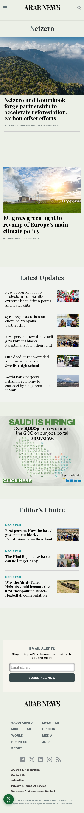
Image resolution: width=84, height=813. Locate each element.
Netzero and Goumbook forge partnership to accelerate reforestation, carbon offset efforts (35, 109)
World (17, 735)
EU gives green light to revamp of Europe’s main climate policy (35, 224)
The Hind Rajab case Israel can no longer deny (28, 558)
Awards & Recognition (25, 769)
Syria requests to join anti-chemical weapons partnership (27, 321)
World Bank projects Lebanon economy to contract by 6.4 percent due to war (28, 383)
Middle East (13, 525)
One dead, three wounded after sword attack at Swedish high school (27, 361)
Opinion (48, 729)
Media (47, 735)
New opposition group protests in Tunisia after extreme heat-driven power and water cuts (28, 298)
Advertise (17, 780)
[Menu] (5, 7)
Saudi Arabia (22, 722)
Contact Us (18, 775)
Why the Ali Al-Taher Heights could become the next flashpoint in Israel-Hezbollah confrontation (27, 588)
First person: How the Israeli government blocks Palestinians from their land (29, 341)
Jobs (46, 742)
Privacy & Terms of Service (28, 785)
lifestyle (50, 722)
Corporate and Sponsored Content (33, 790)
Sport (16, 748)
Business (19, 742)
